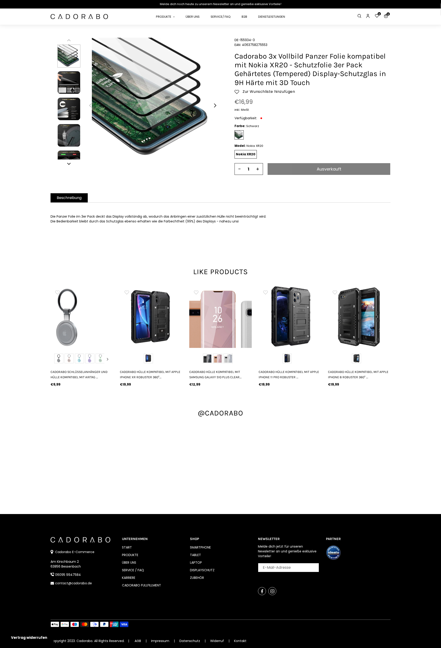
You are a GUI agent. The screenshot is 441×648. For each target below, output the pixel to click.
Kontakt (240, 641)
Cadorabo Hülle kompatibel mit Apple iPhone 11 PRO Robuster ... (289, 374)
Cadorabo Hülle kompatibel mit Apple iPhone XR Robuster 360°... (150, 374)
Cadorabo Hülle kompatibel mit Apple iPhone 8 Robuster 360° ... (358, 374)
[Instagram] (272, 591)
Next (107, 359)
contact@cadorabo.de (73, 583)
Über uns (129, 562)
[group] (82, 316)
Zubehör (197, 577)
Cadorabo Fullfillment (141, 585)
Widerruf (217, 641)
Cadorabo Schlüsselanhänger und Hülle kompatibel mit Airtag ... (79, 374)
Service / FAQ (133, 570)
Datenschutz (190, 641)
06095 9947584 (68, 574)
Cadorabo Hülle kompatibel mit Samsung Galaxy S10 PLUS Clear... (215, 374)
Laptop (196, 562)
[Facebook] (262, 591)
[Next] (214, 105)
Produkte (130, 555)
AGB (138, 641)
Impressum (160, 641)
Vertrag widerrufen (29, 637)
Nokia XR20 (245, 154)
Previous (56, 359)
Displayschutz (202, 570)
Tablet (195, 555)
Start (127, 547)
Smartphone (200, 547)
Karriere (128, 577)
